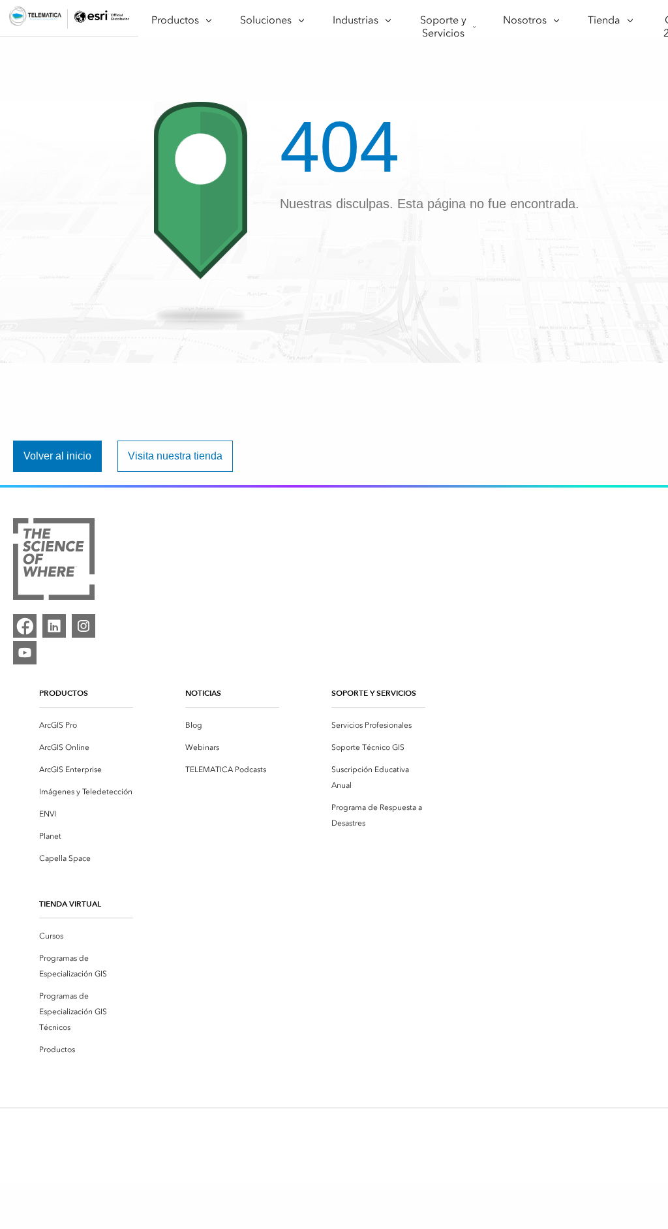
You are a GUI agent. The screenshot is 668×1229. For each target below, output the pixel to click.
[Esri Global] (35, 19)
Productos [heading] (63, 693)
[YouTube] (25, 652)
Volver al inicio (57, 455)
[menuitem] (86, 725)
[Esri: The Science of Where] (54, 561)
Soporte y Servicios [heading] (373, 693)
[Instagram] (83, 626)
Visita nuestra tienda (175, 455)
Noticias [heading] (203, 693)
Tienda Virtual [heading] (70, 904)
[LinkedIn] (54, 626)
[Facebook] (25, 626)
